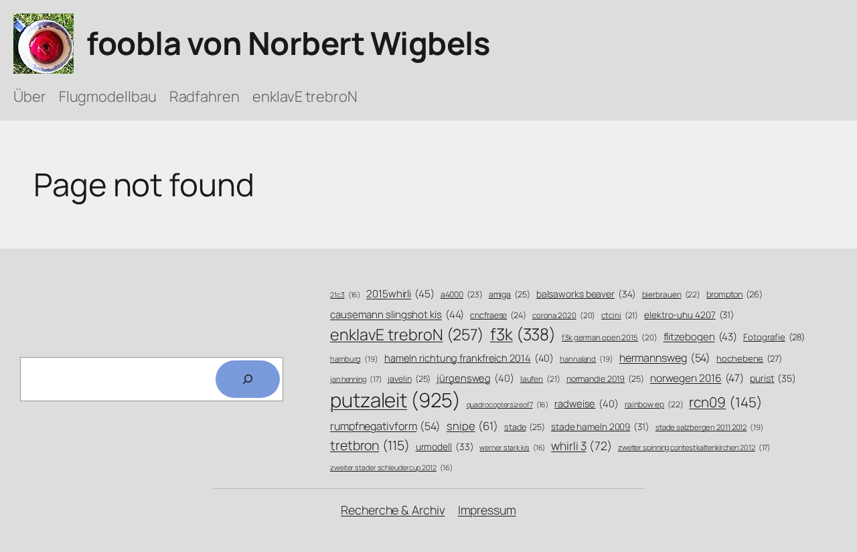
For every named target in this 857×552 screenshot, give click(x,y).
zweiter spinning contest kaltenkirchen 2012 (694, 447)
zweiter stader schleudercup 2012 (391, 467)
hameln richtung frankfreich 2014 (469, 357)
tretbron (370, 445)
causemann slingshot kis (397, 314)
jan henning (356, 379)
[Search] (248, 379)
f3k (523, 334)
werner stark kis (512, 447)
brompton (734, 294)
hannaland (586, 359)
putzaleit (395, 400)
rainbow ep (654, 404)
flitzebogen (701, 337)
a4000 (462, 294)
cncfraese (498, 315)
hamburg (354, 359)
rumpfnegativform (385, 426)
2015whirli (400, 294)
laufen (540, 379)
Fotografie (774, 337)
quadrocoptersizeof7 (508, 404)
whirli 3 (581, 445)
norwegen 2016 (697, 378)
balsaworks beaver (586, 293)
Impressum (487, 510)
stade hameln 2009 (600, 426)
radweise (586, 403)
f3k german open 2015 (609, 337)
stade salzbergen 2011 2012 (709, 427)
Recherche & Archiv (393, 510)
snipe (472, 425)
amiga (509, 294)
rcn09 (725, 402)
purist (773, 378)
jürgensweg (475, 378)
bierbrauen (671, 294)
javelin (409, 379)
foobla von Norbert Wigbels (288, 42)
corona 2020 (564, 315)
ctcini (619, 315)
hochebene (749, 358)
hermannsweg (665, 357)
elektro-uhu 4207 (689, 314)
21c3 (345, 294)
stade (524, 427)
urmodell (445, 446)
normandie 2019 (605, 379)
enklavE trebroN (407, 334)
